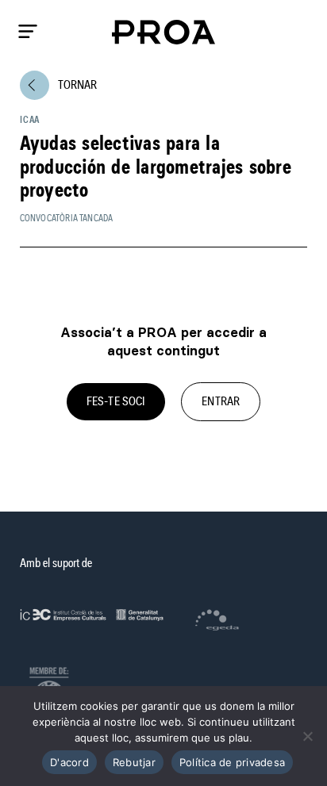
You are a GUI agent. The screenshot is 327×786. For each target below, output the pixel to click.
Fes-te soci (116, 401)
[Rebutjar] (307, 736)
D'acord (69, 762)
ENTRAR (221, 401)
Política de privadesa (232, 762)
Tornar (62, 84)
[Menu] (28, 31)
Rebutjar (134, 762)
